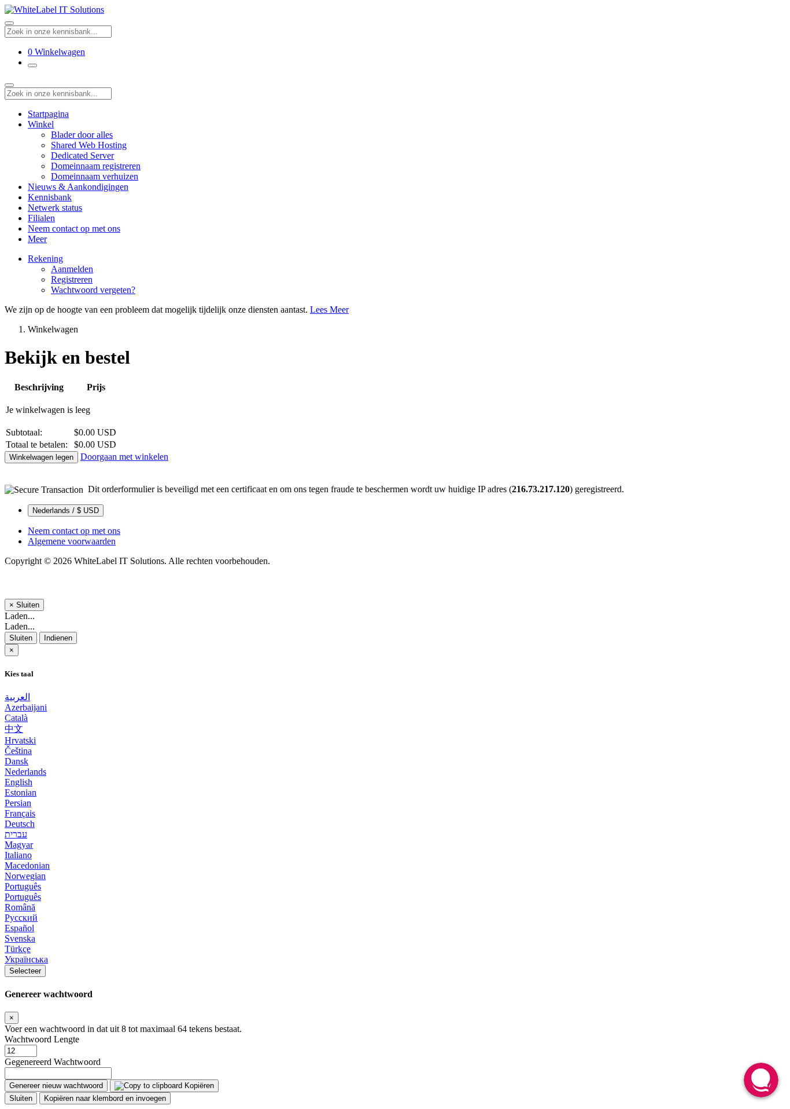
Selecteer (25, 971)
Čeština (18, 751)
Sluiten (20, 638)
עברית (16, 834)
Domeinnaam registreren (96, 166)
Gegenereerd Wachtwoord (53, 1062)
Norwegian (25, 876)
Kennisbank (50, 197)
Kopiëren (198, 1085)
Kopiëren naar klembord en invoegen (105, 1098)
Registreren (72, 279)
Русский (21, 918)
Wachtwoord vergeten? (93, 290)
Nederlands (25, 772)
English (18, 782)
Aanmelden (72, 269)
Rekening (45, 258)
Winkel (41, 124)
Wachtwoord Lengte (42, 1039)
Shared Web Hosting (89, 145)
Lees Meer (329, 309)
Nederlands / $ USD (65, 510)
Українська (26, 959)
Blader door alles (82, 135)
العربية (17, 697)
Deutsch (20, 824)
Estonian (20, 792)
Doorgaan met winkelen (124, 457)
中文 (14, 729)
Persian (18, 803)
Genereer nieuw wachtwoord (56, 1085)
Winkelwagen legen (41, 457)
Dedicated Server (82, 155)
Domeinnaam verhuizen (94, 176)
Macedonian (27, 865)
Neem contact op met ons (74, 228)
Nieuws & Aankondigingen (78, 187)
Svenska (20, 938)
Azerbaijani (26, 707)
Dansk (16, 761)
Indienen (58, 638)
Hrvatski (20, 740)
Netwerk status (55, 208)
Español (19, 928)
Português (23, 886)
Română (20, 907)
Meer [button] (37, 239)
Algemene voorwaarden (72, 541)
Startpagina (48, 114)
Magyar (19, 845)
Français (20, 813)
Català (16, 718)
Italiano (18, 855)
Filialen (41, 218)
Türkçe (18, 949)
